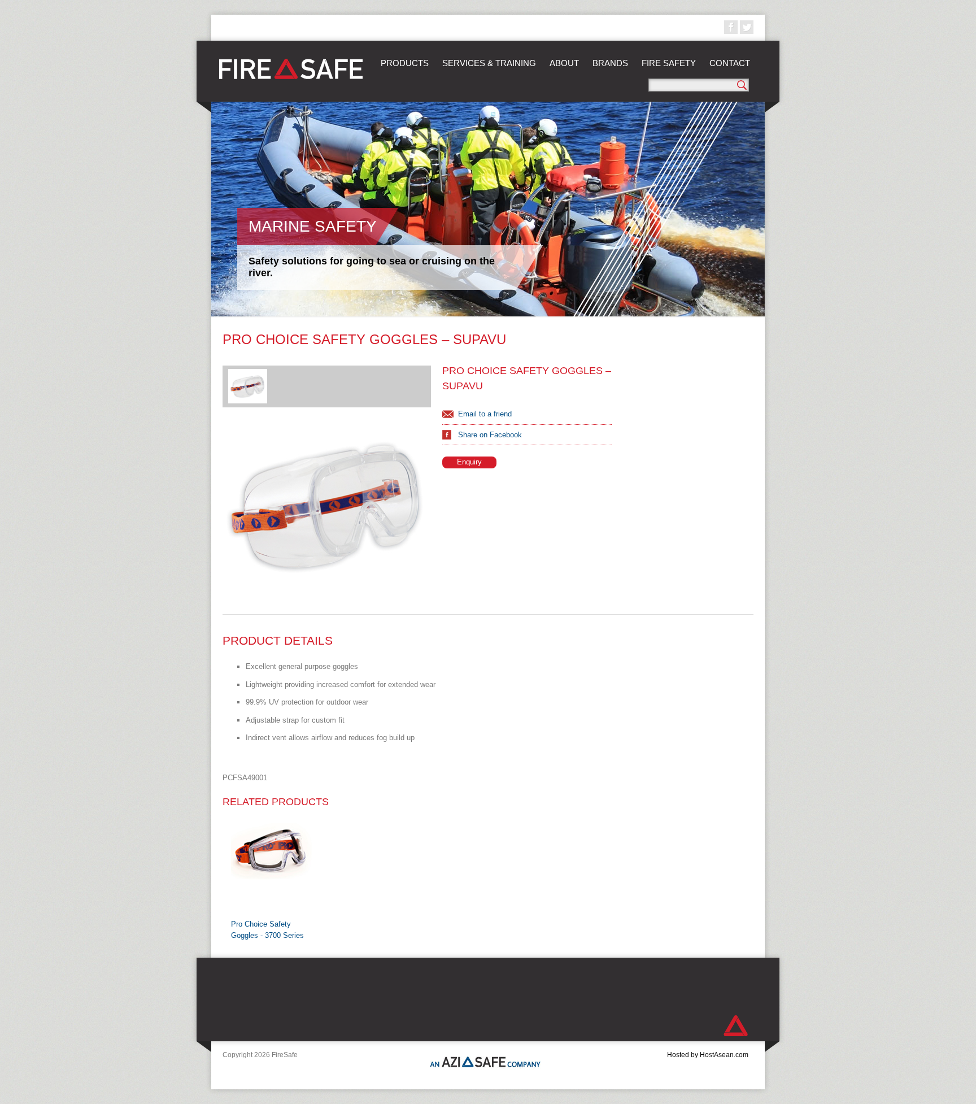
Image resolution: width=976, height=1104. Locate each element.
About (564, 63)
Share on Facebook (490, 435)
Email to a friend (485, 414)
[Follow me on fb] (731, 27)
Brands (610, 63)
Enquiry (469, 462)
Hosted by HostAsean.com (707, 1055)
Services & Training (489, 63)
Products (405, 63)
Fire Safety (669, 63)
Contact (729, 63)
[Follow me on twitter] (746, 27)
